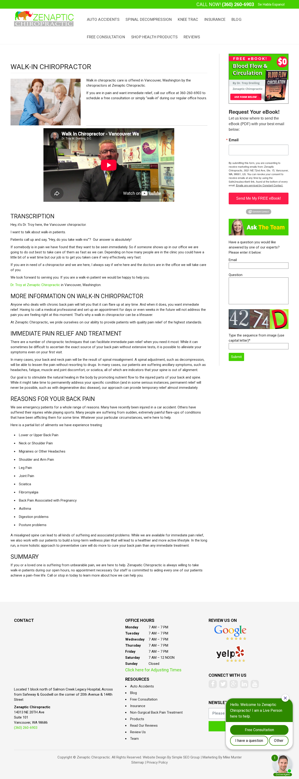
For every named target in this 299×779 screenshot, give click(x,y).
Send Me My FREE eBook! (258, 198)
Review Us (138, 732)
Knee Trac (188, 19)
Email (233, 140)
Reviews (192, 37)
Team (134, 739)
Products (137, 719)
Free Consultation (106, 37)
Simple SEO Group (186, 757)
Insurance (214, 19)
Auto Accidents (103, 19)
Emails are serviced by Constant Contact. (259, 185)
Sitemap (137, 762)
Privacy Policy (157, 762)
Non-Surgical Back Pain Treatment (156, 712)
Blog (236, 19)
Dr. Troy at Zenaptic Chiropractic (35, 285)
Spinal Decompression (148, 19)
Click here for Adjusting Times (153, 669)
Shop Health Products (154, 37)
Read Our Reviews (144, 725)
